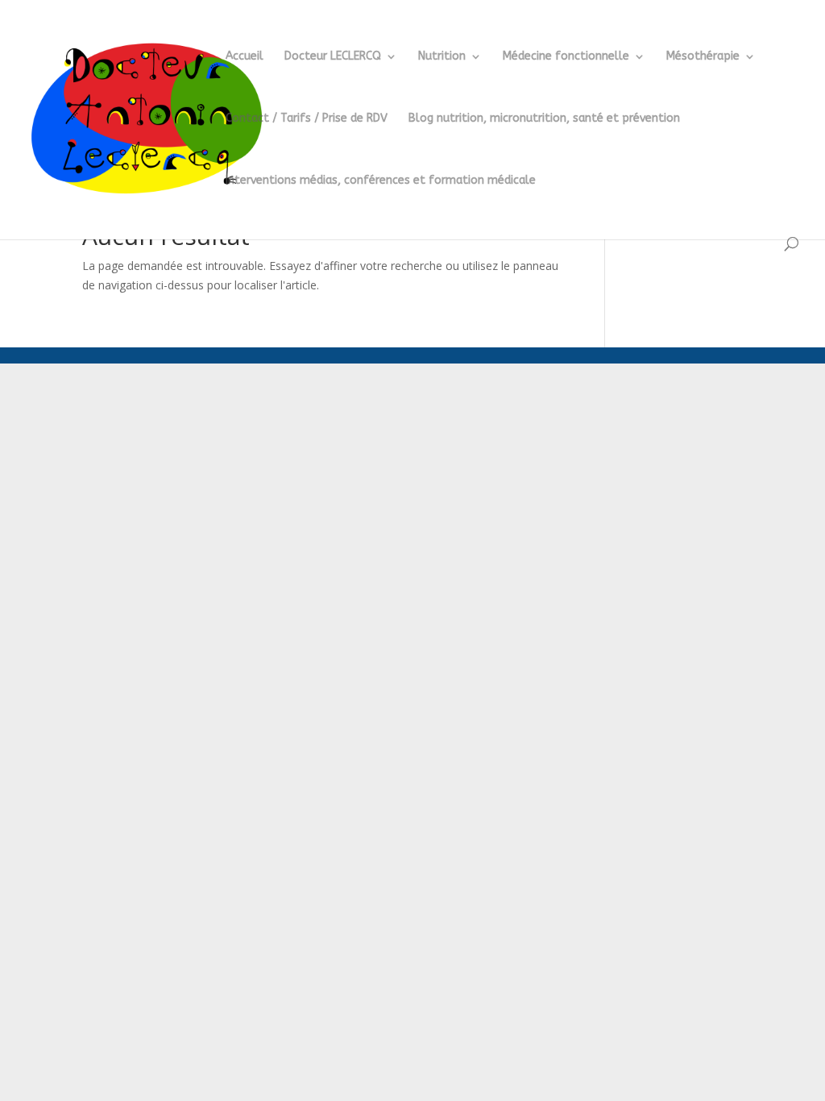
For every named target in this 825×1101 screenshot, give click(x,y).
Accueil (244, 57)
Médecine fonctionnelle (566, 57)
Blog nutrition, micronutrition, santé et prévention (544, 119)
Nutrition (442, 57)
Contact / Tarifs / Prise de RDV (307, 119)
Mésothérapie (703, 57)
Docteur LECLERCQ (332, 57)
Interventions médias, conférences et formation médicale (381, 181)
